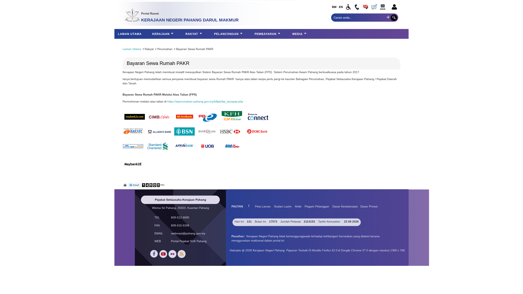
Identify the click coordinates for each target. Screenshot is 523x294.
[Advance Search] (388, 17)
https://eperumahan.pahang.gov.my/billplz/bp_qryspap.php (205, 101)
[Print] (125, 185)
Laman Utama (132, 49)
